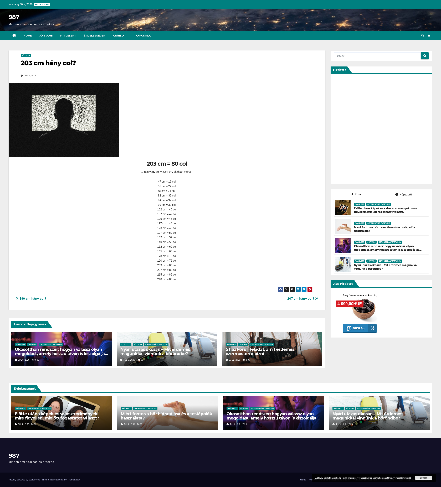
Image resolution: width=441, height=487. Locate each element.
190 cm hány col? (32, 298)
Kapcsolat (144, 35)
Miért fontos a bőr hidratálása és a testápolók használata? (166, 416)
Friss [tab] (357, 194)
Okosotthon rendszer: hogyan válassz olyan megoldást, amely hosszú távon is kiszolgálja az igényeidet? (60, 353)
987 (14, 17)
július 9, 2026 (238, 424)
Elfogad (423, 477)
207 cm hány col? (301, 298)
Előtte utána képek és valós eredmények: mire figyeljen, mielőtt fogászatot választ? (385, 210)
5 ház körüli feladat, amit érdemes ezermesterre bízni (260, 351)
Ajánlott (120, 35)
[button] (422, 35)
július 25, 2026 (27, 424)
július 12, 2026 (133, 424)
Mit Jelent (68, 35)
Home (28, 35)
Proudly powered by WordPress (25, 479)
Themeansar (73, 479)
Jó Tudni (46, 35)
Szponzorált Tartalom (51, 345)
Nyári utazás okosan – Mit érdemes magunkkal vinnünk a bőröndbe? (155, 351)
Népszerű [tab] (405, 194)
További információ (402, 477)
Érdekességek (94, 35)
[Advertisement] (360, 128)
